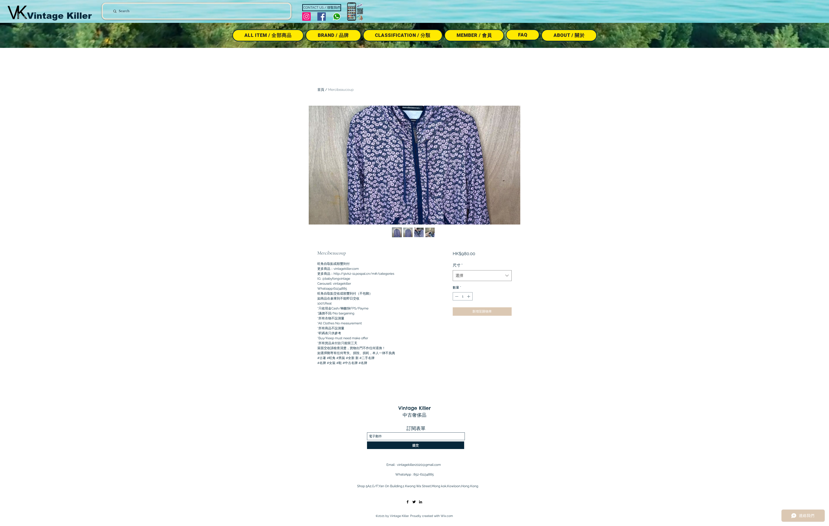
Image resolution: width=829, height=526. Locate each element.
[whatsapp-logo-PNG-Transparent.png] (336, 16)
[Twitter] (414, 502)
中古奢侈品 (414, 415)
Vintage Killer (59, 15)
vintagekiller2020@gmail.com (419, 465)
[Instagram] (306, 16)
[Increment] (469, 296)
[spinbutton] (462, 296)
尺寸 (458, 265)
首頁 (320, 90)
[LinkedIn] (420, 502)
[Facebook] (321, 16)
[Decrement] (456, 296)
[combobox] (482, 275)
